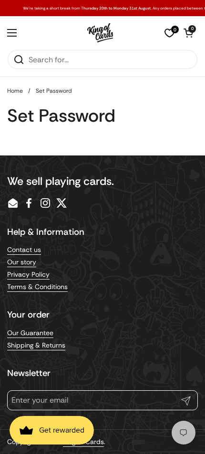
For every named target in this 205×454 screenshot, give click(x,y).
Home (15, 91)
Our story (21, 262)
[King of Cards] (100, 32)
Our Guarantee (30, 332)
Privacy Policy (28, 274)
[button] (188, 32)
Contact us (24, 249)
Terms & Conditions (37, 286)
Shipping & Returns (36, 345)
